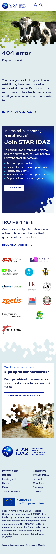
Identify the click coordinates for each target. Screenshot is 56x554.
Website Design (9, 545)
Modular (42, 545)
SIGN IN (35, 5)
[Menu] (50, 5)
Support (23, 545)
